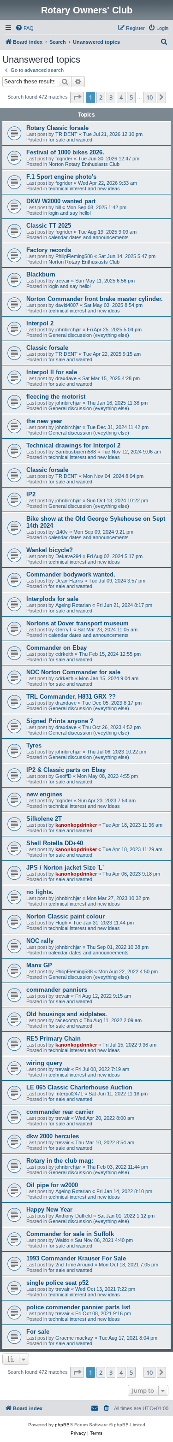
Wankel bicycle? (49, 550)
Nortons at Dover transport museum (77, 623)
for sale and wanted (70, 139)
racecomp (66, 1020)
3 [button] (111, 97)
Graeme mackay (74, 1338)
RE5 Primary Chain (53, 1038)
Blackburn (40, 274)
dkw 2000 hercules (52, 1136)
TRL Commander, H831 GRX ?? (71, 696)
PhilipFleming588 (74, 256)
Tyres (34, 745)
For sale (37, 1331)
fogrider (63, 158)
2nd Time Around (74, 1264)
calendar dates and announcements (88, 237)
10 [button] (149, 97)
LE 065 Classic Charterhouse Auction (79, 1087)
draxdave (66, 378)
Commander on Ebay (56, 647)
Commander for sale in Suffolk (70, 1233)
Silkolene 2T (44, 818)
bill (58, 207)
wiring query (44, 1062)
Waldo (62, 1240)
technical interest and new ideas (84, 188)
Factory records (48, 250)
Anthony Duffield (73, 1215)
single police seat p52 (57, 1282)
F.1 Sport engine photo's (61, 176)
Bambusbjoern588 (75, 451)
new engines (44, 794)
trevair (62, 280)
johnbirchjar (68, 329)
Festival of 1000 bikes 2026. (65, 152)
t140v (61, 532)
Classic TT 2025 (48, 225)
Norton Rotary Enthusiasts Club (83, 164)
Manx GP (39, 965)
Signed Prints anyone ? (60, 721)
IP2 (31, 494)
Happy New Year (49, 1209)
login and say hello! (69, 213)
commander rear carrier (60, 1111)
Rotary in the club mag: (59, 1160)
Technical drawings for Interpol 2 (73, 445)
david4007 (66, 305)
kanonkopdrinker (76, 825)
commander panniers (56, 989)
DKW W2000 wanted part (60, 201)
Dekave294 (68, 556)
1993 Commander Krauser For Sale (76, 1258)
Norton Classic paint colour (65, 916)
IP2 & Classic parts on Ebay (66, 769)
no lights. (40, 892)
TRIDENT (66, 134)
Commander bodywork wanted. (70, 574)
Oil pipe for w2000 (52, 1185)
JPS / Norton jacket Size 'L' (65, 867)
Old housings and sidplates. (66, 1014)
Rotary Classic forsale (57, 127)
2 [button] (100, 97)
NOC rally (40, 940)
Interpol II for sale (51, 372)
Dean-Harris (69, 580)
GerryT (63, 629)
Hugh (61, 922)
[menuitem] (24, 28)
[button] (77, 97)
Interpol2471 (69, 1093)
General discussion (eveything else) (88, 335)
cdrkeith (64, 654)
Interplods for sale (52, 598)
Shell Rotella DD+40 (54, 843)
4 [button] (121, 97)
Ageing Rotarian (73, 605)
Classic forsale (47, 347)
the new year (44, 421)
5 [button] (131, 97)
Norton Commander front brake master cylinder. (94, 298)
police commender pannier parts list (78, 1307)
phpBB (62, 1424)
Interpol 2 (40, 323)
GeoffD (63, 776)
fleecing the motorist (55, 396)
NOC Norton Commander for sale (73, 672)
